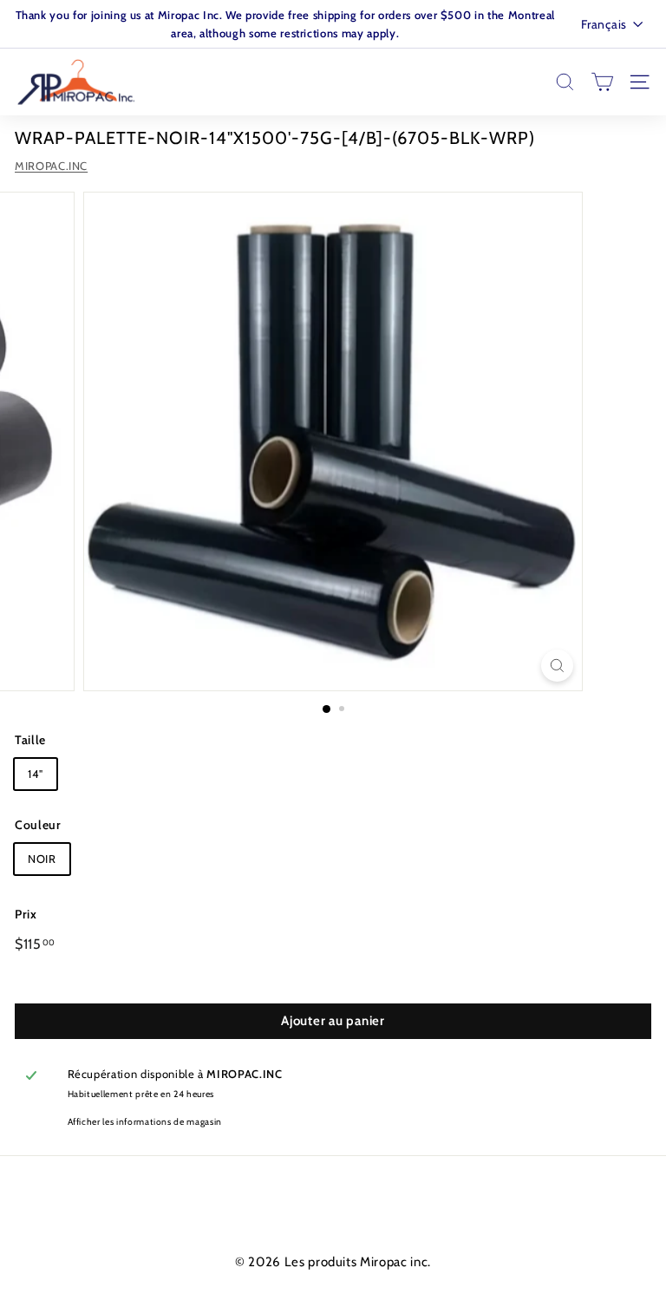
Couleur (38, 825)
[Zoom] (557, 666)
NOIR (42, 859)
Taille (30, 740)
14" (35, 774)
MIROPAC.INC (51, 166)
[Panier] (602, 82)
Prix (26, 914)
